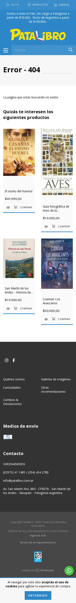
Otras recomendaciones (53, 389)
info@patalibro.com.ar (18, 481)
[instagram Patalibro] (6, 360)
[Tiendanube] (38, 571)
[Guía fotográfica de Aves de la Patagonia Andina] (46, 226)
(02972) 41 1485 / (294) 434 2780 (26, 472)
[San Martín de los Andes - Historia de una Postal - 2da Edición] (8, 308)
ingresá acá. (38, 535)
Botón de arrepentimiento (38, 542)
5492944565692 (14, 464)
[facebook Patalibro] (14, 360)
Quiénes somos (14, 379)
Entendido (38, 595)
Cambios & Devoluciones (12, 402)
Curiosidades (12, 387)
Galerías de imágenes (56, 379)
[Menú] (6, 50)
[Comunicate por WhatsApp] (69, 570)
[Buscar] (70, 49)
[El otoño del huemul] (8, 207)
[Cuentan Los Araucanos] (46, 319)
